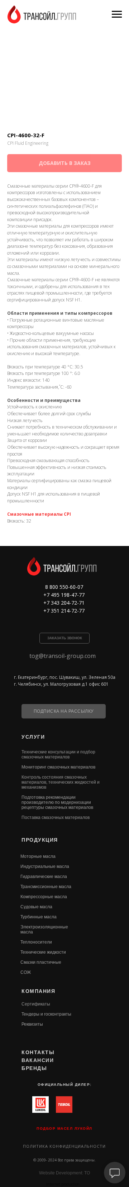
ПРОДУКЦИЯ (40, 840)
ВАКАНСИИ (38, 1060)
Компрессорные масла (43, 896)
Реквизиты (32, 1024)
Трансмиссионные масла (45, 886)
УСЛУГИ (33, 737)
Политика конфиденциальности (64, 1146)
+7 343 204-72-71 (64, 602)
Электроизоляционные (44, 927)
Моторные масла (38, 856)
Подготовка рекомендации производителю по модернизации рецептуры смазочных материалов (57, 802)
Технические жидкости (43, 952)
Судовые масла (36, 906)
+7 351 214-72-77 (64, 610)
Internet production (63, 1184)
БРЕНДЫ (34, 1068)
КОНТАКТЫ (38, 1052)
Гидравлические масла (43, 876)
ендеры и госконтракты (47, 1014)
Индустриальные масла (44, 866)
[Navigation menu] (117, 14)
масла (26, 932)
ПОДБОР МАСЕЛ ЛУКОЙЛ (64, 1128)
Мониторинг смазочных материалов (58, 767)
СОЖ (25, 972)
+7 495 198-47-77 (64, 594)
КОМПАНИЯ (38, 991)
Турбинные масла (38, 916)
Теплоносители (36, 942)
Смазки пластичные (40, 962)
